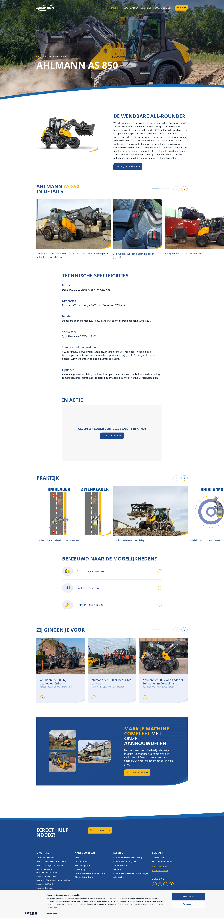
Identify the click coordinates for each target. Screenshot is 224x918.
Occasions (146, 7)
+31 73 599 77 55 (160, 870)
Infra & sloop (81, 861)
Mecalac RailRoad (44, 884)
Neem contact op (98, 830)
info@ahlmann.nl (160, 866)
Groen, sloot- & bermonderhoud (90, 873)
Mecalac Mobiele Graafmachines (51, 861)
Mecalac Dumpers (44, 888)
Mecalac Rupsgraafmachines (49, 865)
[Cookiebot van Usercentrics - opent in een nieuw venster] (31, 913)
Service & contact (162, 7)
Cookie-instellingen (112, 435)
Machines (116, 7)
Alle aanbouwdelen (135, 772)
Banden (117, 869)
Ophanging (80, 869)
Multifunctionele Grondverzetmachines (46, 871)
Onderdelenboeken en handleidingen (131, 873)
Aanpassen (187, 904)
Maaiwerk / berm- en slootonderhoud (53, 880)
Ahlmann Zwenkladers (54, 56)
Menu (180, 7)
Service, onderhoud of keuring (127, 857)
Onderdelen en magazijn (124, 861)
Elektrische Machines (46, 876)
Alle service (118, 877)
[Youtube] (171, 884)
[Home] (45, 8)
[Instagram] (160, 884)
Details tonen (51, 913)
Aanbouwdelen (130, 7)
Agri (77, 857)
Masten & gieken (83, 865)
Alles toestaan (188, 896)
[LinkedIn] (154, 884)
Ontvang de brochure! (126, 166)
